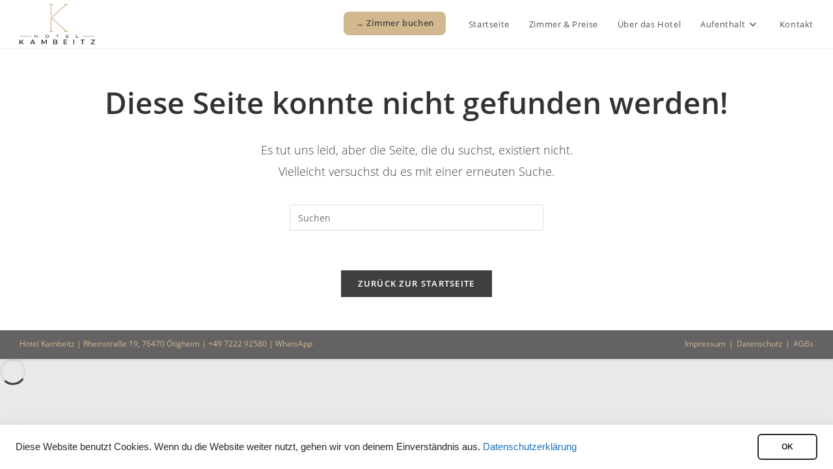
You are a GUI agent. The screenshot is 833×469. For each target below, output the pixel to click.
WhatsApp (293, 343)
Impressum (705, 343)
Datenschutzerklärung (530, 447)
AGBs (803, 343)
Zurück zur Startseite (416, 283)
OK (787, 446)
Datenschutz (759, 343)
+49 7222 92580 (237, 343)
